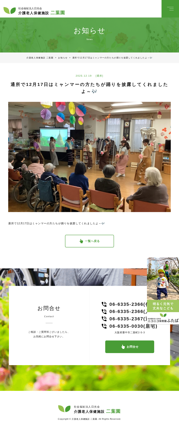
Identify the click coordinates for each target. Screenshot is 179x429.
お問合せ (133, 346)
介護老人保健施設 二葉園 (39, 58)
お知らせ (60, 58)
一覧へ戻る (92, 241)
